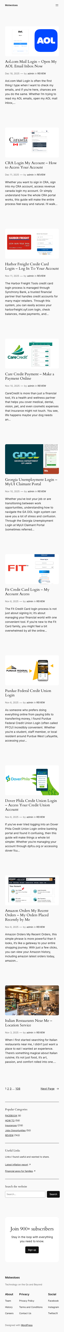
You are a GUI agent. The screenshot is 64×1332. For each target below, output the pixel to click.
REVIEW (41, 73)
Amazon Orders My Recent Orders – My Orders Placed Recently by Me (27, 915)
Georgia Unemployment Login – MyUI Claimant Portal (31, 481)
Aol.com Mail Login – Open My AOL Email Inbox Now (31, 63)
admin (31, 73)
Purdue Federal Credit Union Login (28, 693)
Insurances (11, 1125)
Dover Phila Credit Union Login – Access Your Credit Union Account (31, 805)
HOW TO (10, 1120)
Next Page (50, 1088)
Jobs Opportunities (15, 1130)
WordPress (26, 1325)
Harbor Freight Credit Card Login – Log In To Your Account (32, 266)
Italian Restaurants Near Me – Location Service (28, 1022)
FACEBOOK (11, 1115)
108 (17, 1088)
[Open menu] (57, 5)
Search (53, 1194)
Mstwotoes (11, 5)
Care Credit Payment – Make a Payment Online (29, 376)
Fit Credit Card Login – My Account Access (27, 591)
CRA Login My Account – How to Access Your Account (31, 165)
